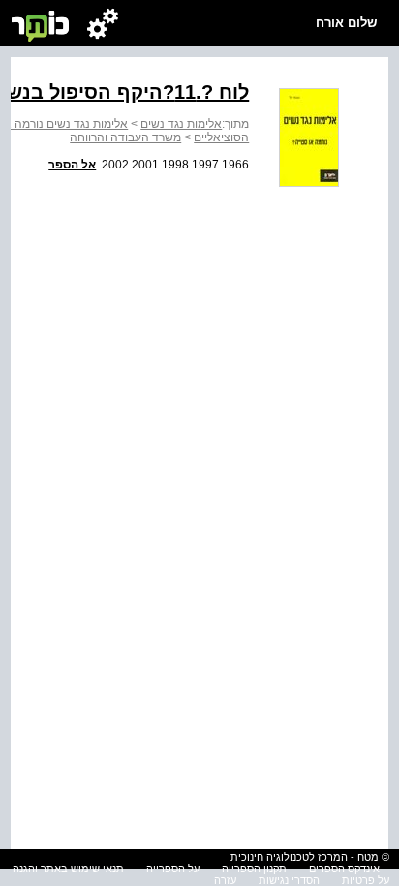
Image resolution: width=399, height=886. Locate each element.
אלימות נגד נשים (181, 124)
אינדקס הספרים (344, 868)
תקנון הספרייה (254, 868)
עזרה (225, 880)
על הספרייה (173, 868)
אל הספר (72, 164)
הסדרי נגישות (289, 880)
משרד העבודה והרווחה (125, 137)
